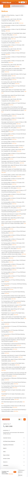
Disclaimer (21, 470)
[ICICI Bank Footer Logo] (6, 419)
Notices (7, 6)
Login (22, 2)
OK (15, 471)
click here (7, 16)
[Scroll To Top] (24, 419)
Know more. (11, 473)
